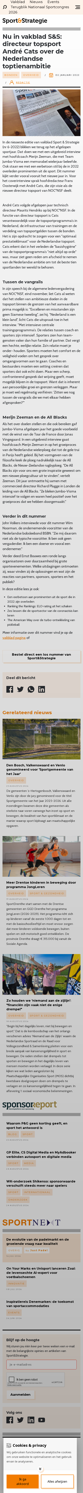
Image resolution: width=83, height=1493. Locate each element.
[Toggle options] (40, 1469)
